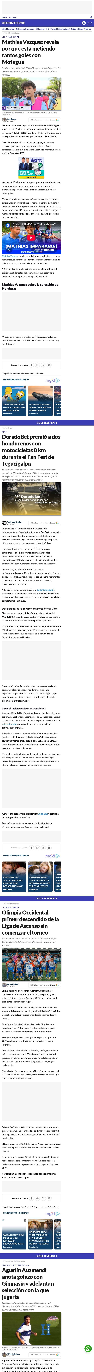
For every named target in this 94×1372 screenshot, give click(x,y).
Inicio (4, 33)
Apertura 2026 (27, 1207)
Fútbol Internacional (60, 29)
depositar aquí (10, 724)
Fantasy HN (12, 17)
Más (10, 428)
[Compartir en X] (43, 365)
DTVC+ (4, 17)
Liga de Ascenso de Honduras (46, 1207)
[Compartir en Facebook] (31, 365)
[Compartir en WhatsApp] (37, 365)
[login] (84, 23)
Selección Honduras (25, 29)
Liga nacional (13, 33)
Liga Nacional (8, 29)
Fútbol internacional (16, 1261)
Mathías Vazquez (10, 256)
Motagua (25, 373)
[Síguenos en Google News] (49, 365)
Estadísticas (77, 29)
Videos (87, 29)
